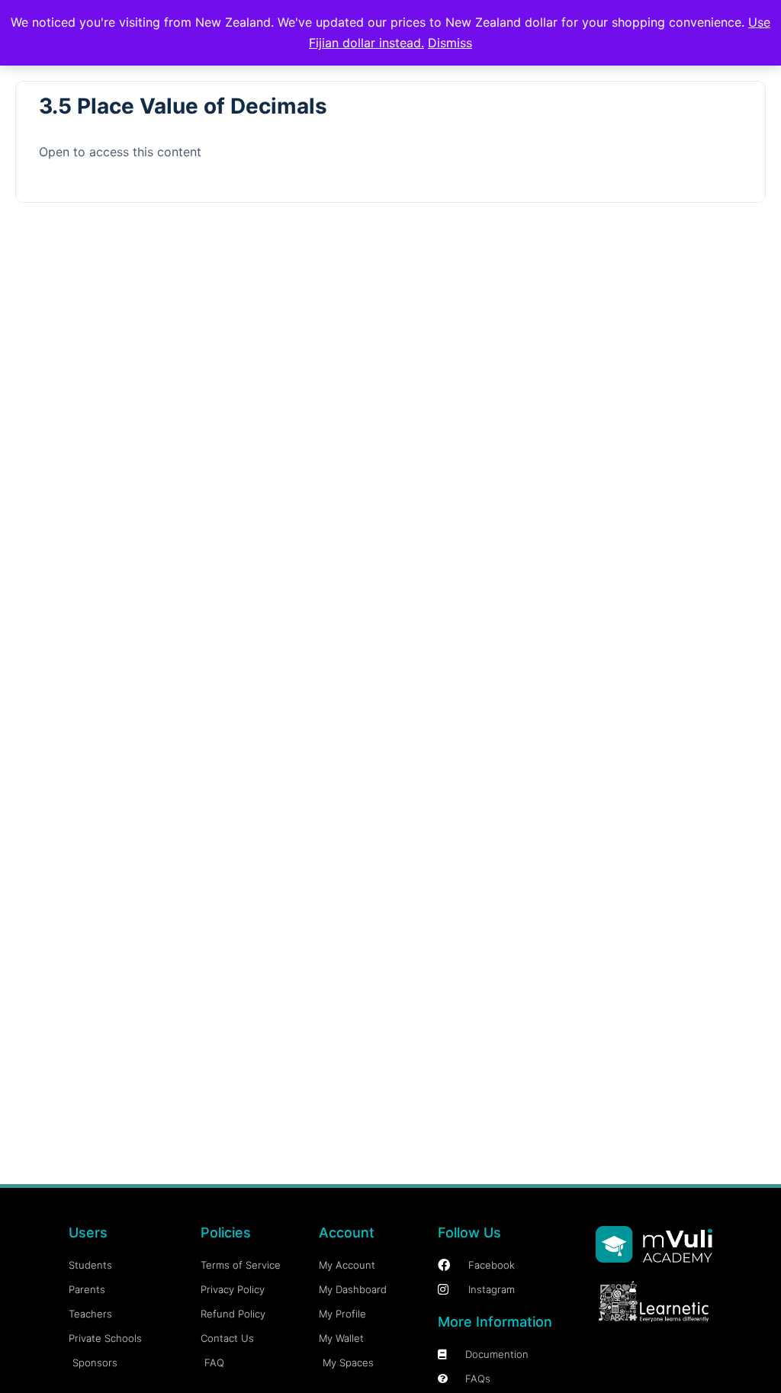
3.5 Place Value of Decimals (183, 106)
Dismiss (450, 42)
